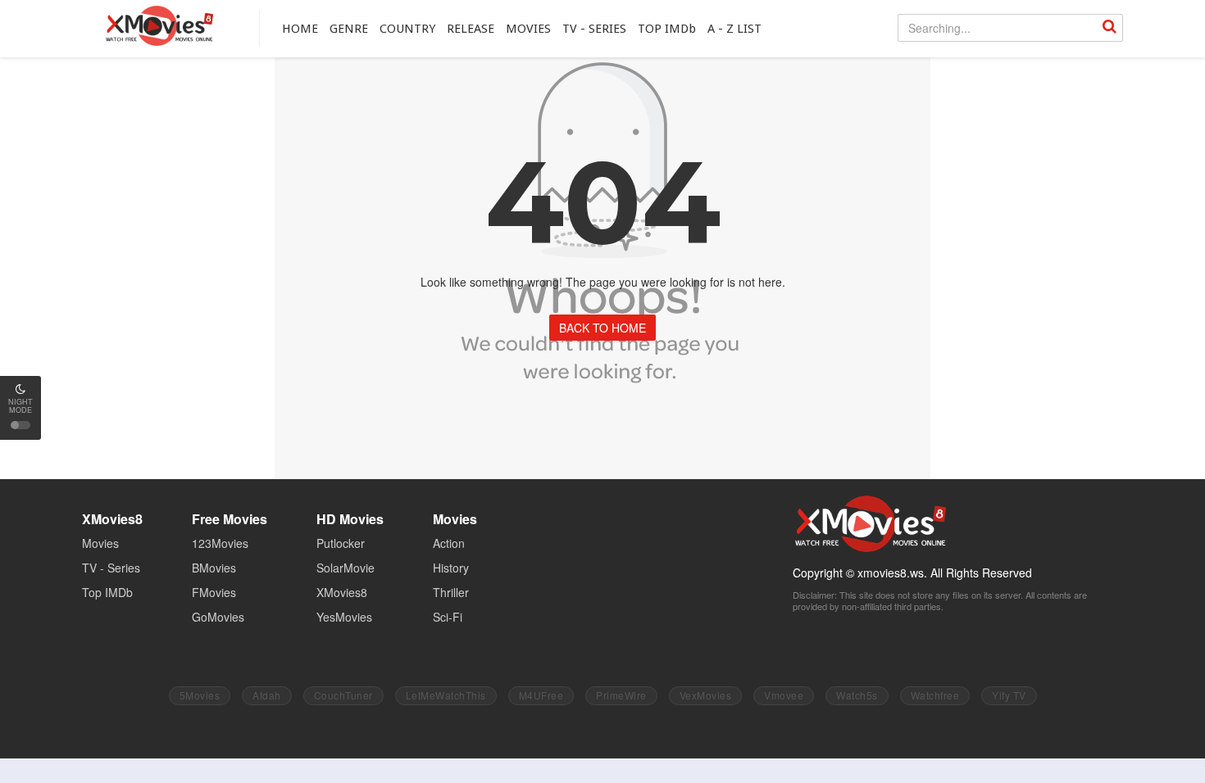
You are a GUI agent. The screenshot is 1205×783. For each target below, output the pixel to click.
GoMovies (218, 617)
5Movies (200, 695)
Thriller (451, 592)
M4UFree (541, 695)
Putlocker (340, 543)
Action (449, 543)
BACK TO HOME (602, 327)
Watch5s (857, 695)
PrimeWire (621, 695)
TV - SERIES (594, 28)
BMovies (214, 567)
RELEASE (470, 28)
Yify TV (1009, 695)
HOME (300, 28)
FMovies (214, 592)
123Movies (220, 543)
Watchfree (935, 695)
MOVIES (528, 28)
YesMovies (344, 617)
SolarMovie (345, 567)
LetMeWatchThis (446, 695)
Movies (100, 543)
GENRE (349, 28)
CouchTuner (343, 695)
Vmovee (783, 695)
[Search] (1109, 28)
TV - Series (111, 567)
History (451, 567)
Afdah (266, 695)
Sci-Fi (447, 617)
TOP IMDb (667, 28)
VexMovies (706, 695)
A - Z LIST (734, 28)
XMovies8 (158, 26)
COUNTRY (407, 28)
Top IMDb (107, 592)
